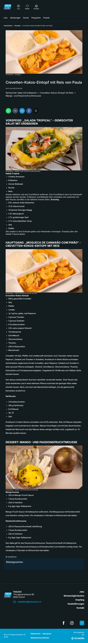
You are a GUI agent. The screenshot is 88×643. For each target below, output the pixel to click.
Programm (36, 18)
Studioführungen (76, 604)
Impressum (46, 634)
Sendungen (15, 18)
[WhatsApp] (8, 111)
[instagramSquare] (72, 623)
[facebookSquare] (63, 623)
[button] (44, 52)
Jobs (81, 592)
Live (5, 18)
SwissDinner (8, 25)
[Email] (22, 111)
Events (46, 18)
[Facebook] (29, 111)
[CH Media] (77, 638)
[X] (36, 111)
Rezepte (17, 25)
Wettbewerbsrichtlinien (40, 638)
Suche (26, 18)
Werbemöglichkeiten (74, 596)
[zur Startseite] (7, 7)
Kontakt (80, 608)
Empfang (80, 600)
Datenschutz (36, 634)
